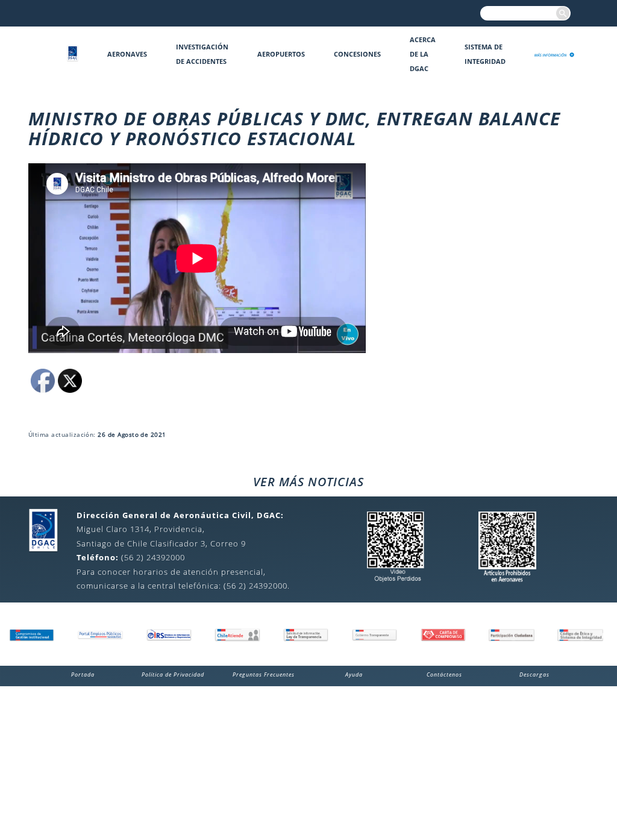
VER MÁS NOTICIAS (308, 482)
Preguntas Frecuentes (264, 674)
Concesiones (357, 53)
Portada (83, 674)
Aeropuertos (281, 53)
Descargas (534, 674)
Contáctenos (444, 674)
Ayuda (354, 674)
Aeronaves (127, 53)
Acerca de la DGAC (423, 54)
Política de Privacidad (173, 674)
